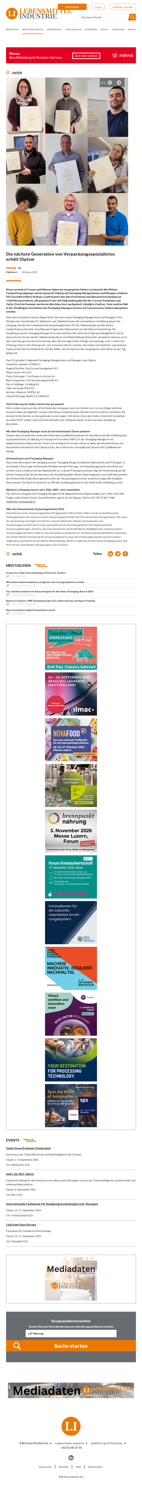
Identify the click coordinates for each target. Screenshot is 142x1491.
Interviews (91, 29)
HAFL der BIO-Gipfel (20, 1174)
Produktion (12, 29)
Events (104, 29)
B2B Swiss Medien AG (34, 1443)
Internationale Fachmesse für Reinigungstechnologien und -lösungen (52, 1204)
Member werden (123, 7)
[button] (110, 554)
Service (132, 29)
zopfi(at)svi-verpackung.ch (20, 501)
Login (98, 7)
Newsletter (72, 6)
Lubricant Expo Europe (21, 1224)
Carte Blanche (73, 29)
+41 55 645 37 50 (71, 1447)
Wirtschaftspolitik (32, 29)
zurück (17, 72)
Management (54, 29)
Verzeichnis (118, 29)
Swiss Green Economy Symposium (28, 1148)
